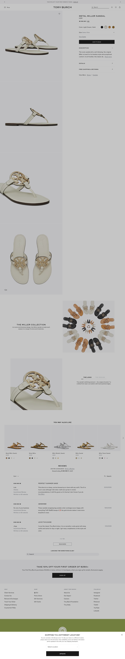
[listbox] (62, 646)
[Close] (122, 635)
